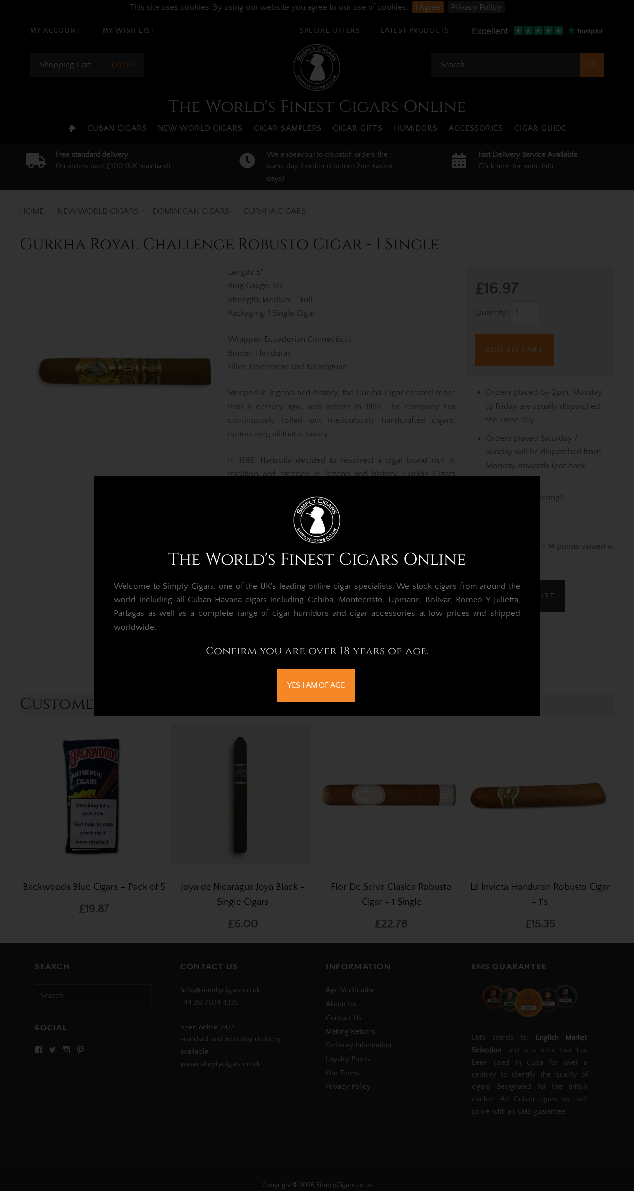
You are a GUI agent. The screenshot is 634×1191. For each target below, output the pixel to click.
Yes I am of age (316, 685)
